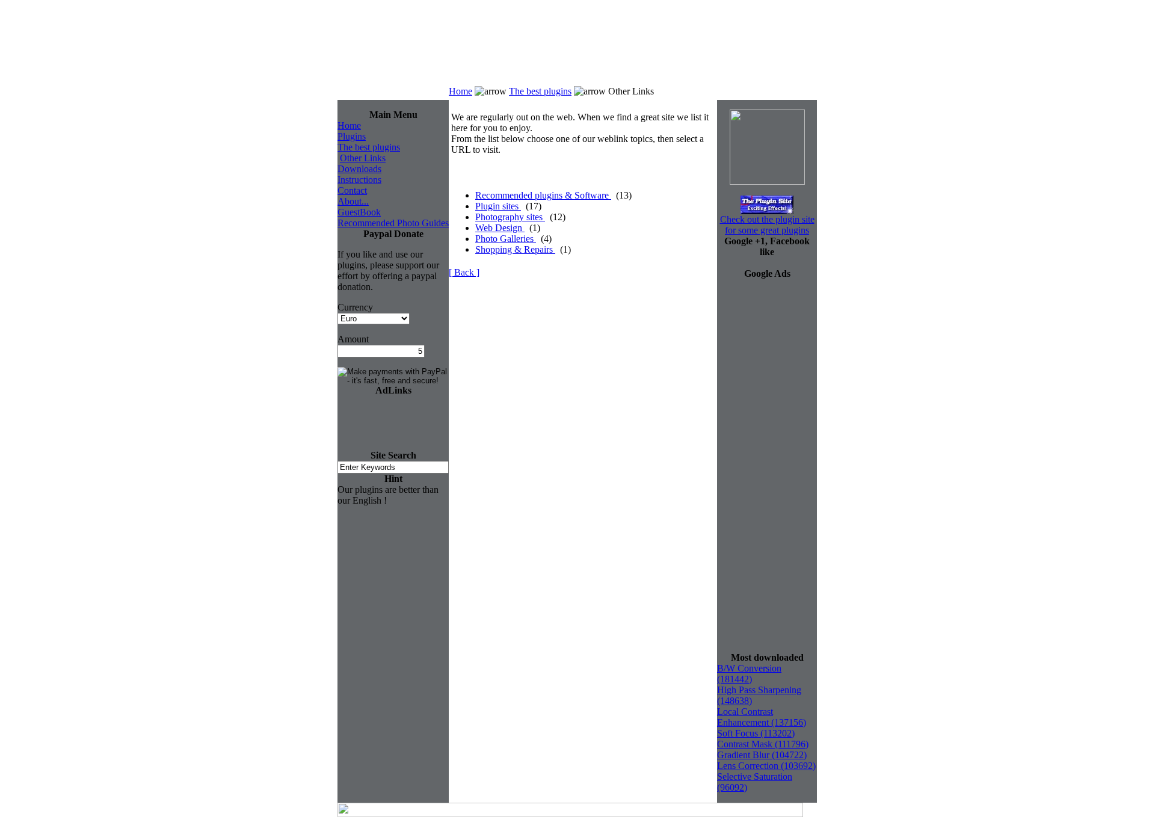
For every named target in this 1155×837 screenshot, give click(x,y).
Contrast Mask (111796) (762, 744)
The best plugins (540, 91)
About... (353, 201)
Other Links (363, 158)
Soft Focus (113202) (756, 733)
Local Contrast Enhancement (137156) (761, 716)
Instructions (359, 180)
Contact (352, 190)
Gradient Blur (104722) (762, 755)
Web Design (500, 228)
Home (460, 91)
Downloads (359, 169)
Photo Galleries (505, 238)
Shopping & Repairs (515, 249)
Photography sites (510, 217)
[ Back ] (464, 272)
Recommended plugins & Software (543, 195)
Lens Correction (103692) (766, 766)
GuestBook (359, 212)
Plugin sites (498, 206)
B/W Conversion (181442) (749, 673)
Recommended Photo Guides (393, 223)
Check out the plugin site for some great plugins (767, 224)
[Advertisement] (728, 52)
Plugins (351, 136)
